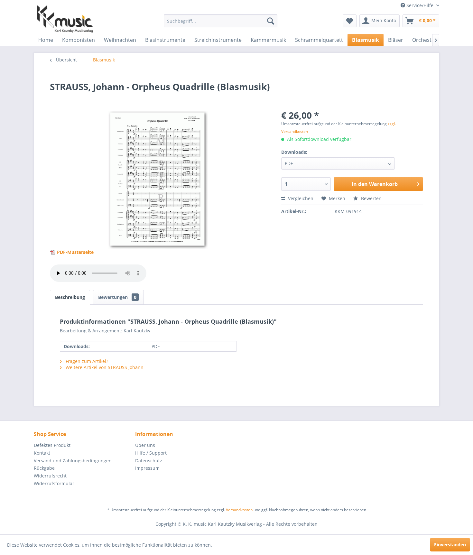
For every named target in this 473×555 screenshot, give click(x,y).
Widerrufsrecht (50, 476)
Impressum (147, 468)
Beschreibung (70, 297)
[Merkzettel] (350, 20)
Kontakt (42, 453)
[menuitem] (220, 20)
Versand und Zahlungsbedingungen (73, 461)
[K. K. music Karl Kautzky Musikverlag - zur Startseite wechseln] (65, 18)
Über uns (145, 445)
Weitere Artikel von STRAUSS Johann (104, 367)
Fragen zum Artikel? (86, 361)
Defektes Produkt (52, 445)
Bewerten (371, 198)
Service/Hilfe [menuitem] (420, 5)
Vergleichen (300, 198)
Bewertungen (117, 297)
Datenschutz (148, 461)
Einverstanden (450, 544)
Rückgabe (44, 468)
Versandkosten (239, 510)
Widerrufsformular (54, 483)
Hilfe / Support (151, 453)
